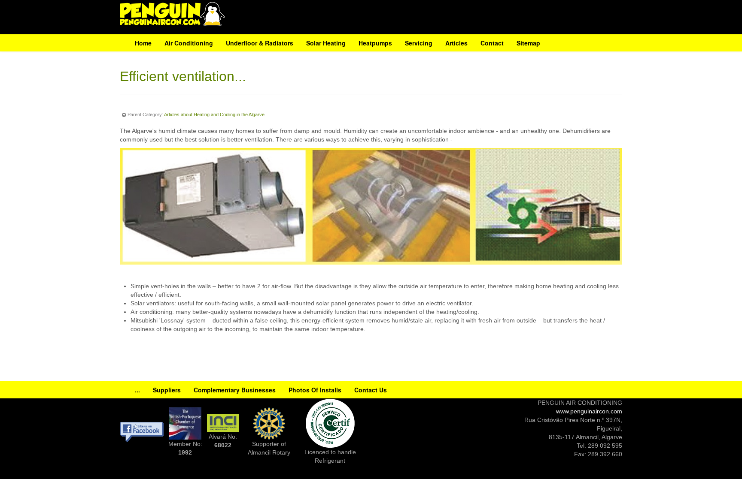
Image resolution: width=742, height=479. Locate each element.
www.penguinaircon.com (589, 411)
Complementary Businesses (235, 390)
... (137, 390)
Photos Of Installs (315, 390)
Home (143, 43)
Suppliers (167, 390)
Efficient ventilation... (183, 76)
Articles (456, 43)
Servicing (418, 43)
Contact (492, 43)
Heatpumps (375, 43)
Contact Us (370, 390)
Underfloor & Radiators (259, 43)
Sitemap (528, 43)
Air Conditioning (188, 43)
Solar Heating (326, 43)
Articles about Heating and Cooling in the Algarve (214, 114)
